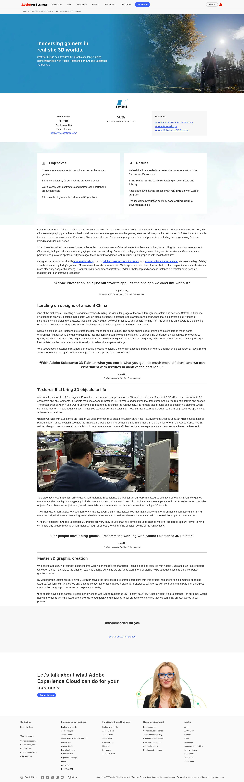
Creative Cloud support (152, 742)
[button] (28, 777)
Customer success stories (153, 731)
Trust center (188, 758)
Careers (187, 735)
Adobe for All (189, 761)
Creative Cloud (67, 754)
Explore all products (69, 727)
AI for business (26, 756)
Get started (142, 4)
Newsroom (188, 742)
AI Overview (189, 731)
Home (24, 11)
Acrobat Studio (67, 746)
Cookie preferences (159, 777)
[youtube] (62, 777)
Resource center (149, 727)
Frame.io (64, 761)
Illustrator (105, 746)
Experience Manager (69, 758)
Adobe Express (67, 735)
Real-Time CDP (67, 769)
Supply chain (189, 754)
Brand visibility (25, 749)
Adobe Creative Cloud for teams (121, 261)
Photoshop (106, 750)
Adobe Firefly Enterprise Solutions (74, 739)
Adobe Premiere (108, 754)
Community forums (150, 746)
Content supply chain (28, 745)
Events (187, 739)
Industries (80, 4)
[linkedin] (57, 777)
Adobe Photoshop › (166, 126)
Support (124, 4)
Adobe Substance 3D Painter (161, 261)
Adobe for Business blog (152, 735)
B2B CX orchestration (28, 752)
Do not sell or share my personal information (194, 777)
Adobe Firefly (107, 735)
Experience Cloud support (153, 739)
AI (68, 4)
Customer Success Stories (40, 11)
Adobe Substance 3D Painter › (172, 130)
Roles (94, 4)
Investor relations (191, 750)
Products (55, 4)
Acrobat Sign (66, 742)
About (186, 727)
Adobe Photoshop (83, 261)
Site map (171, 777)
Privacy (135, 777)
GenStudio (65, 765)
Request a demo (26, 727)
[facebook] (42, 777)
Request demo (47, 695)
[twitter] (52, 777)
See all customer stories (122, 636)
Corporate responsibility (193, 746)
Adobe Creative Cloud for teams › (174, 122)
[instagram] (47, 777)
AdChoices (219, 777)
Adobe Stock (107, 739)
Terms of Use (145, 777)
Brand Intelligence (68, 750)
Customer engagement (29, 741)
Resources (109, 4)
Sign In (212, 4)
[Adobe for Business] (221, 4)
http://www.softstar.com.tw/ (64, 133)
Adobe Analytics (67, 731)
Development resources (152, 750)
